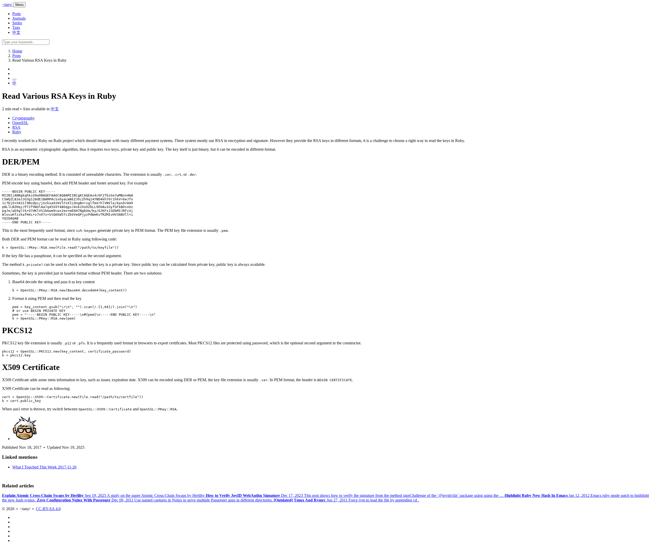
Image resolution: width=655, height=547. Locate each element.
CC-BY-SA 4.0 (48, 509)
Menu (19, 5)
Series (17, 23)
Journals (19, 18)
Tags (16, 27)
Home (17, 51)
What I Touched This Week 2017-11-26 (44, 467)
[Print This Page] (14, 79)
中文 (16, 32)
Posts (16, 14)
